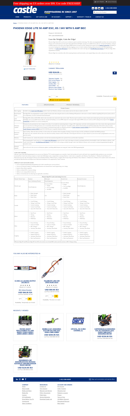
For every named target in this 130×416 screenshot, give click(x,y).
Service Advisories (45, 397)
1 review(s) (52, 68)
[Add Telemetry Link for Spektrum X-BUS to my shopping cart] (56, 296)
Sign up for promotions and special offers (103, 379)
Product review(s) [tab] (72, 104)
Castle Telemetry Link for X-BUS (31, 129)
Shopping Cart (61, 391)
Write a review (60, 68)
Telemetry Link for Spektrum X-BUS (52, 281)
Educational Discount (63, 401)
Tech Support (43, 388)
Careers (24, 395)
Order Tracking (61, 388)
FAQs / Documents (45, 393)
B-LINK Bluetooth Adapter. (42, 142)
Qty (50, 96)
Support (68, 17)
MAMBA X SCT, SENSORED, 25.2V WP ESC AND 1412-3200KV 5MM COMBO (51, 330)
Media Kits (25, 393)
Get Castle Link (41, 17)
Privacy (59, 395)
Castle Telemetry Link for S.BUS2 (80, 127)
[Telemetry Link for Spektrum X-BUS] (52, 268)
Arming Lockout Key (104, 45)
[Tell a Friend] (115, 73)
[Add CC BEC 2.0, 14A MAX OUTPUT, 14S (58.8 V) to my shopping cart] (30, 298)
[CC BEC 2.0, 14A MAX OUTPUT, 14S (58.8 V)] (25, 268)
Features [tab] (25, 104)
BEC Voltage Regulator (25, 290)
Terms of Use (61, 397)
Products (27, 17)
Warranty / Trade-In (84, 17)
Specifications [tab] (49, 104)
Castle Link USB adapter (61, 48)
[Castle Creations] (25, 9)
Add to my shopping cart (60, 100)
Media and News (26, 391)
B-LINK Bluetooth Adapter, (97, 48)
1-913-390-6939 (111, 8)
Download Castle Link (46, 399)
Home (17, 17)
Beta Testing (60, 403)
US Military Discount (63, 399)
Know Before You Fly (28, 399)
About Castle (25, 388)
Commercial (25, 401)
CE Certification (26, 397)
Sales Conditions (26, 403)
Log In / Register (100, 1)
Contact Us (100, 17)
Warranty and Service (46, 391)
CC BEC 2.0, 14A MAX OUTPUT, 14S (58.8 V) (25, 281)
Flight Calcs (43, 395)
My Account (56, 17)
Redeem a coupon (62, 393)
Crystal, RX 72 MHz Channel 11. (78, 329)
